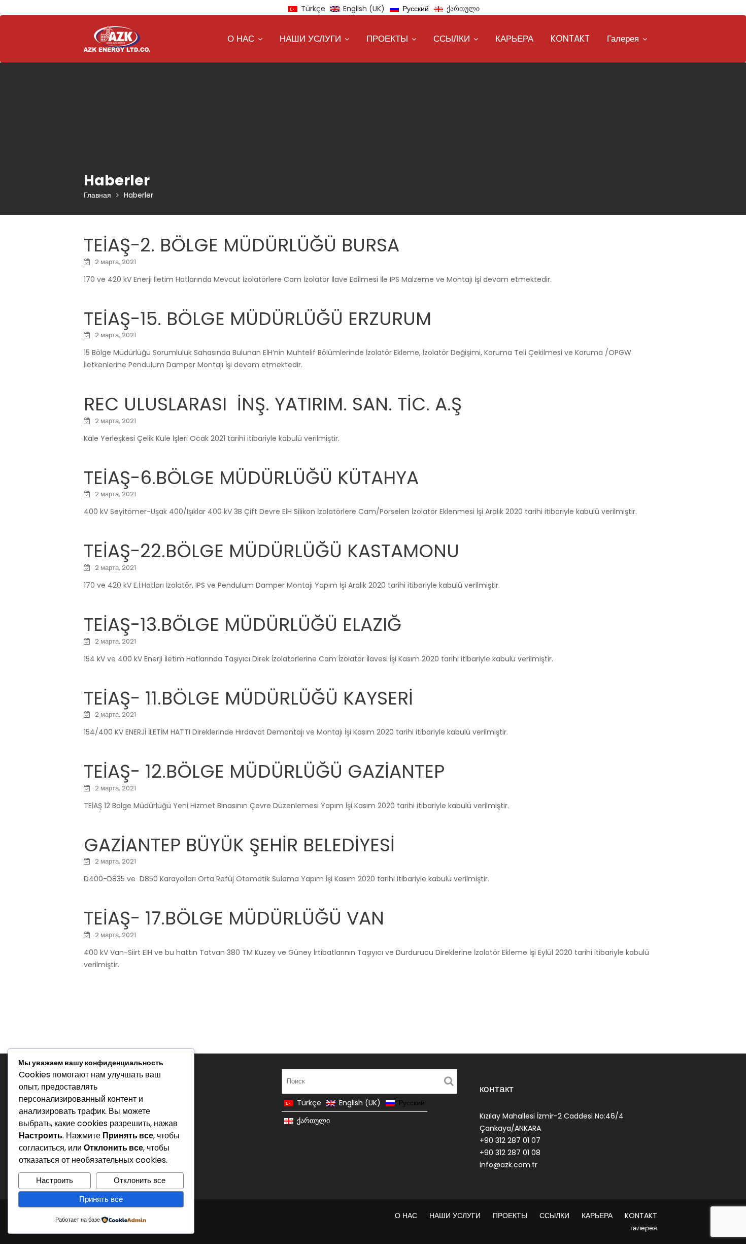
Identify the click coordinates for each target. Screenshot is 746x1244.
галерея (623, 39)
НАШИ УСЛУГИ (310, 39)
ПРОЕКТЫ (387, 39)
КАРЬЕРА (514, 39)
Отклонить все (139, 1180)
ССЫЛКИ (451, 39)
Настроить (54, 1180)
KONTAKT (570, 39)
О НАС (240, 39)
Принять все (101, 1199)
